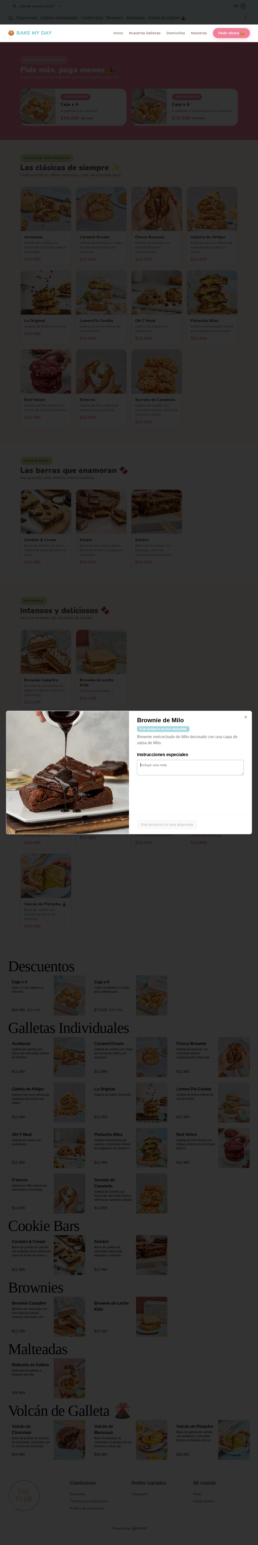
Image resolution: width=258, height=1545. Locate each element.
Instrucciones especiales (162, 754)
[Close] (246, 717)
